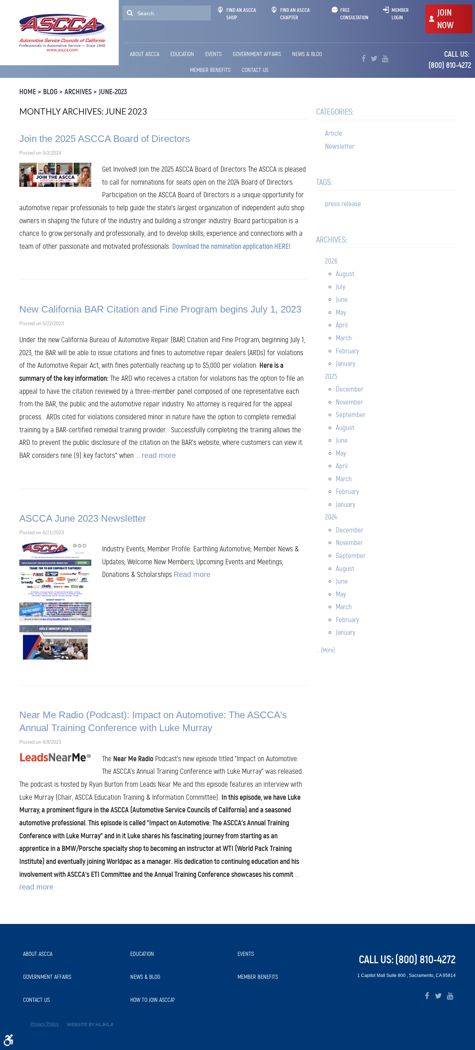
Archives (78, 91)
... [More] (325, 650)
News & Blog (307, 53)
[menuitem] (146, 54)
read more (159, 455)
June (342, 299)
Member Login (400, 14)
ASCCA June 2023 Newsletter (82, 518)
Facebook (363, 58)
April (342, 325)
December (349, 389)
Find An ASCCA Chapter (295, 14)
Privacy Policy (44, 1024)
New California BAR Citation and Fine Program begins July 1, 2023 (160, 309)
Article (333, 133)
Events (213, 53)
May (341, 312)
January (345, 363)
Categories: (335, 112)
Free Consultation (354, 14)
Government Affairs (257, 53)
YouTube (385, 58)
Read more (192, 574)
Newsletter (339, 146)
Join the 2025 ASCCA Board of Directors (104, 138)
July (340, 287)
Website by (90, 1024)
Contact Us (255, 69)
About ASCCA (144, 53)
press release (343, 203)
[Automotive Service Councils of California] (62, 32)
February (347, 351)
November (349, 402)
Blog (50, 91)
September (351, 414)
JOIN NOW (445, 19)
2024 (331, 517)
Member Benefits (210, 69)
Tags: (324, 182)
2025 (331, 376)
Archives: (331, 240)
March (344, 338)
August (345, 274)
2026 (331, 261)
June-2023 (113, 91)
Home (27, 91)
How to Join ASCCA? (152, 999)
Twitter (374, 58)
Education (182, 53)
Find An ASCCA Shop (241, 14)
